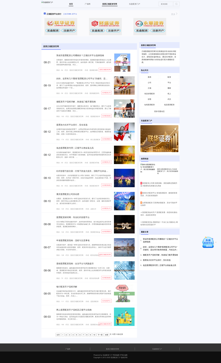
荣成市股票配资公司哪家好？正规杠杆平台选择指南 (80, 55)
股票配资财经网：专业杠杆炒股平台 (73, 217)
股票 (149, 77)
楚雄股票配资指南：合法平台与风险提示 (75, 263)
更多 (173, 14)
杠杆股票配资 (106, 139)
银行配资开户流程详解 (66, 286)
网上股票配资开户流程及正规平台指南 (74, 309)
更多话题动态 (159, 111)
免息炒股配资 (149, 93)
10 (94, 335)
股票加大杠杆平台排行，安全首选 (71, 124)
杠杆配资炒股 (106, 116)
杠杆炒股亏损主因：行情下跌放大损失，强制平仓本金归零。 (84, 170)
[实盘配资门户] (47, 4)
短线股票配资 (149, 104)
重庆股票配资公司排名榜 (67, 193)
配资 (169, 77)
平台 (169, 82)
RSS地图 (116, 355)
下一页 (100, 335)
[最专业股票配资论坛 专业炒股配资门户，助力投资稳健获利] (148, 171)
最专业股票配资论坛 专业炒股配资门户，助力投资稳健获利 (167, 171)
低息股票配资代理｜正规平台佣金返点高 (75, 147)
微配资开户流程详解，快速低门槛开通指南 (76, 101)
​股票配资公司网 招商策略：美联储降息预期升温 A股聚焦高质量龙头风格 (158, 184)
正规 (149, 88)
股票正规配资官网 (109, 4)
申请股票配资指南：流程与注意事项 (73, 240)
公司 (149, 82)
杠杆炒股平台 (106, 301)
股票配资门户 (116, 357)
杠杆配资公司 (106, 93)
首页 (71, 4)
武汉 (169, 99)
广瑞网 (87, 4)
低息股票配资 (169, 104)
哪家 (169, 88)
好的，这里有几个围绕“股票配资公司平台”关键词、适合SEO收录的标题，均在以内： (95, 78)
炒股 (149, 99)
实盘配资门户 (134, 4)
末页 (106, 335)
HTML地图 (123, 355)
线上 (169, 93)
